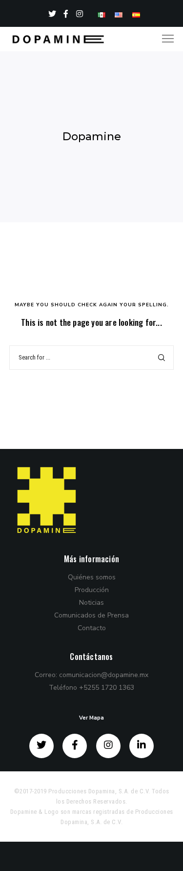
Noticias (91, 602)
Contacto (92, 628)
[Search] (161, 357)
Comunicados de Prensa (91, 615)
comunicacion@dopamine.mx (103, 675)
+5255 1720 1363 (106, 687)
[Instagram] (79, 14)
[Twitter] (52, 14)
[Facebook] (66, 14)
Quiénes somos (92, 577)
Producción (92, 590)
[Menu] (163, 39)
